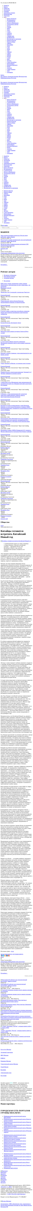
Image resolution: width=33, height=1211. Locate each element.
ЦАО (8, 46)
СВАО (9, 53)
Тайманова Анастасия (7, 459)
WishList (9, 34)
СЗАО (8, 57)
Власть (6, 7)
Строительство (11, 21)
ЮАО (8, 49)
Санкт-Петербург (11, 62)
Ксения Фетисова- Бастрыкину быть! (11, 322)
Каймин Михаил (5, 447)
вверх (2, 957)
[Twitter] (3, 955)
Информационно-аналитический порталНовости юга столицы (15, 1141)
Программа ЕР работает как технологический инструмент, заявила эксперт (13, 984)
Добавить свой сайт (28, 267)
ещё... (5, 17)
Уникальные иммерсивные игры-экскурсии (13, 253)
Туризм (9, 27)
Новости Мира (11, 42)
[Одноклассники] (5, 955)
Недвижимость (11, 20)
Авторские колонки (13, 76)
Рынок (9, 26)
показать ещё (4, 248)
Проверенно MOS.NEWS (11, 1168)
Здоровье (6, 11)
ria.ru (12, 951)
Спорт (8, 31)
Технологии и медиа (12, 24)
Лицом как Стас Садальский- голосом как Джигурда (15, 292)
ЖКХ (8, 28)
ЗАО (8, 50)
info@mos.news (21, 1194)
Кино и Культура (11, 18)
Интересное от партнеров (14, 39)
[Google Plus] (8, 955)
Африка (9, 43)
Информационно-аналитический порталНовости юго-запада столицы (15, 1138)
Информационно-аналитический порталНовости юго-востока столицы (15, 1144)
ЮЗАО (9, 56)
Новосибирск (10, 63)
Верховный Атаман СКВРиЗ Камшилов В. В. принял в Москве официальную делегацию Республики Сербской (16, 431)
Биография (10, 44)
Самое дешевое (11, 69)
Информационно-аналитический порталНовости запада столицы (15, 1135)
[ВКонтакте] (1, 955)
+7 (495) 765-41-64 (11, 1194)
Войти (2, 75)
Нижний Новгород (12, 65)
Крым (8, 66)
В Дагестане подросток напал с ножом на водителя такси (16, 1040)
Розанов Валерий (5, 295)
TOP (8, 71)
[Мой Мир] (7, 955)
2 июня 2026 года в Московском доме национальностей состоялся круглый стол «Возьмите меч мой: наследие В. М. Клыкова (16, 384)
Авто (8, 30)
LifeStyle (9, 33)
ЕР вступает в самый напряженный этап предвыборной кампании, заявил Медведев (16, 240)
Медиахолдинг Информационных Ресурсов (14, 77)
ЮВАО (9, 55)
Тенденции (7, 10)
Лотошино (10, 72)
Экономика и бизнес (9, 12)
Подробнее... (4, 264)
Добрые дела (10, 36)
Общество (6, 8)
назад (2, 525)
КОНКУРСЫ (10, 37)
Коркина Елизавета (6, 476)
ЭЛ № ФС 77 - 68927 (6, 1186)
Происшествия (8, 14)
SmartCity (6, 5)
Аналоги (9, 68)
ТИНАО (9, 52)
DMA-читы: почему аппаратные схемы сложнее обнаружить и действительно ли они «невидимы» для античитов (15, 285)
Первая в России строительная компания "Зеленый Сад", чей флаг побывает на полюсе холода (16, 372)
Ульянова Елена (5, 465)
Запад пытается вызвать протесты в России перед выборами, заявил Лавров (14, 236)
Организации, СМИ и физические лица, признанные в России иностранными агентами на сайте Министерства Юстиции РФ (16, 1205)
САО (8, 47)
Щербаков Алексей (6, 288)
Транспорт (7, 15)
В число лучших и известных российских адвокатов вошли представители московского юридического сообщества (15, 312)
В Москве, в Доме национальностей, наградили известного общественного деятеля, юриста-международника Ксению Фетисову (14, 395)
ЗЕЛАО (9, 60)
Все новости (4, 76)
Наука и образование (13, 23)
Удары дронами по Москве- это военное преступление (16, 363)
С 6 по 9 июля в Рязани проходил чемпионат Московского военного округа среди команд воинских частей (16, 343)
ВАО (8, 59)
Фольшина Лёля (5, 471)
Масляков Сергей (5, 453)
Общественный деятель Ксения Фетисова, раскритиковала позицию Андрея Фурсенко (13, 301)
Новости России (11, 40)
